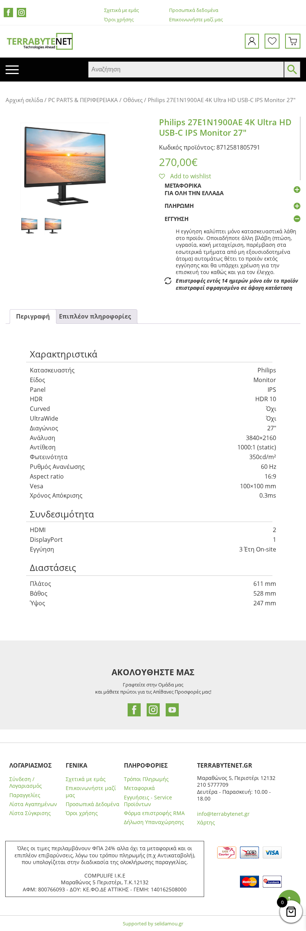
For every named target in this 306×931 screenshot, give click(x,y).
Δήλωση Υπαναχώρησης (154, 822)
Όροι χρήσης (119, 19)
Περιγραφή (33, 316)
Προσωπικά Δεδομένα (92, 804)
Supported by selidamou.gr (153, 923)
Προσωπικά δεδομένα (193, 10)
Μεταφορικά (139, 788)
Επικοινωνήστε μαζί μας (196, 19)
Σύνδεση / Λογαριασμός (25, 782)
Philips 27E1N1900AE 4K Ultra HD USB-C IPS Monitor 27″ (225, 127)
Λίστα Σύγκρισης (30, 813)
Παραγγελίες (24, 795)
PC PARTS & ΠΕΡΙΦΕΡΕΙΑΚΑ (83, 100)
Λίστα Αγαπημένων (33, 804)
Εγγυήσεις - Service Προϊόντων (148, 801)
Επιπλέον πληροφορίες (95, 316)
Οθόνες (133, 100)
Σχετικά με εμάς (121, 10)
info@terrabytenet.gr (223, 813)
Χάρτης (206, 822)
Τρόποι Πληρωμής (146, 779)
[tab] (33, 316)
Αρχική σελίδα (24, 100)
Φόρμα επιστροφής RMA (154, 813)
